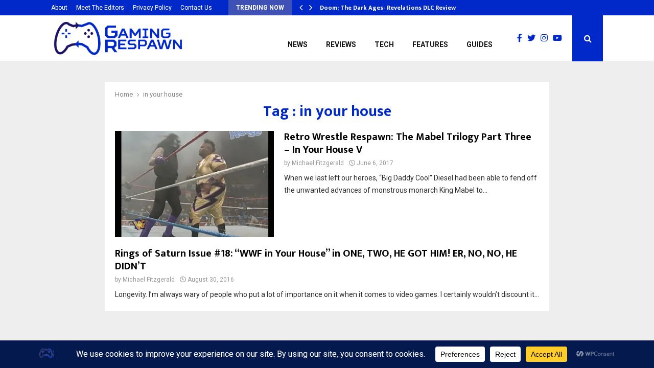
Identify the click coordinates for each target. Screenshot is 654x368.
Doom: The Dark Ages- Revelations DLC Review (388, 8)
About (59, 7)
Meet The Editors (100, 7)
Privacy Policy (152, 7)
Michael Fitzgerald (318, 163)
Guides (479, 44)
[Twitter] (534, 38)
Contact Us (196, 7)
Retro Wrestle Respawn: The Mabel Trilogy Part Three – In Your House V (407, 143)
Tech (384, 44)
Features (430, 44)
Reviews (341, 44)
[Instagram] (547, 38)
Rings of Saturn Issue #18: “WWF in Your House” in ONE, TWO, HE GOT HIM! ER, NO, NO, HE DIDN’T (316, 260)
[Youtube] (560, 38)
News (298, 44)
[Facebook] (522, 38)
